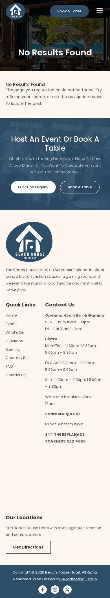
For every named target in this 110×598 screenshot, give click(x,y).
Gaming (13, 349)
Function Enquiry (33, 187)
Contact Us (16, 375)
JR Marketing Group (79, 579)
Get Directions (28, 547)
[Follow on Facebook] (42, 589)
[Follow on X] (67, 589)
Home (11, 315)
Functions (14, 341)
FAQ (9, 366)
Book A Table (69, 11)
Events (11, 323)
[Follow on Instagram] (55, 589)
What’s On (15, 332)
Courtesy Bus (18, 357)
